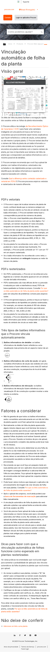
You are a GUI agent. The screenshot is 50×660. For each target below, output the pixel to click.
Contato (8, 18)
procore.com (9, 9)
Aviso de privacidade (11, 647)
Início (10, 44)
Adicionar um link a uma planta (15, 626)
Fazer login (25, 649)
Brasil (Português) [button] (28, 10)
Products (20, 44)
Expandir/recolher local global (45, 43)
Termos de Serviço (27, 647)
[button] (42, 31)
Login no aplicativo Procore (26, 18)
